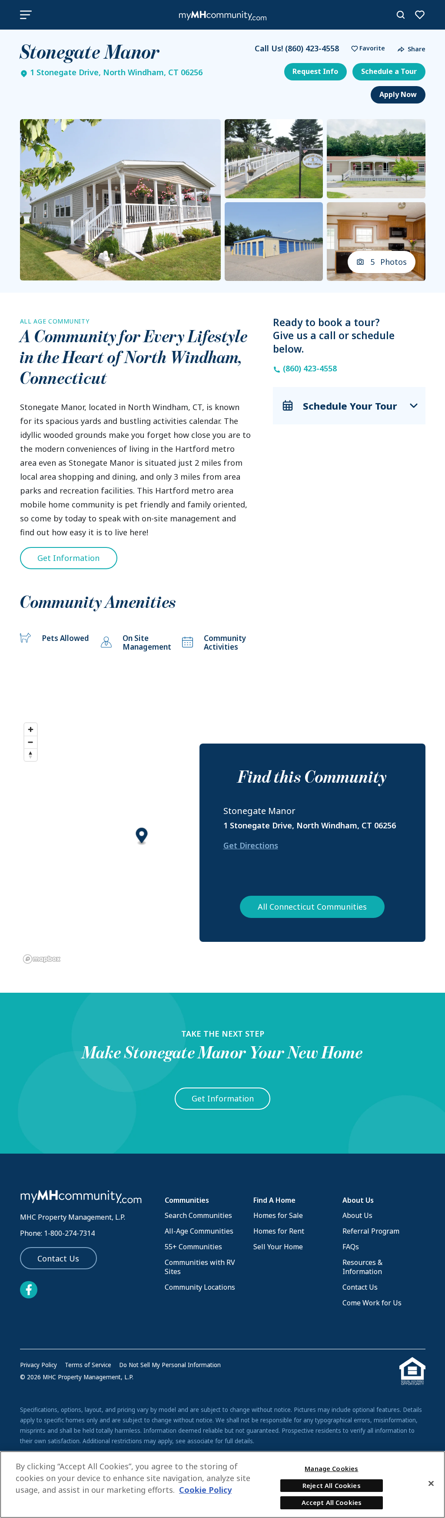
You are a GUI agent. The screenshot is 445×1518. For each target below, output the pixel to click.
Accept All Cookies (332, 1502)
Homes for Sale (278, 1215)
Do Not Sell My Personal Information (170, 1365)
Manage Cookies (331, 1468)
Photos (388, 262)
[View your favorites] (419, 14)
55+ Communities (193, 1246)
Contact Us (58, 1258)
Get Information (68, 558)
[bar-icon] (26, 15)
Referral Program (370, 1231)
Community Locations (200, 1287)
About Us (357, 1215)
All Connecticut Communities (312, 906)
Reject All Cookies (331, 1485)
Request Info (315, 71)
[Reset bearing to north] (30, 754)
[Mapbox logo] (42, 959)
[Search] (400, 14)
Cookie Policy (205, 1490)
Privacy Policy (38, 1365)
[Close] (431, 1483)
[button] (366, 48)
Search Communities (198, 1215)
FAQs (350, 1246)
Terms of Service (88, 1365)
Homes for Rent (278, 1231)
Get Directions (250, 845)
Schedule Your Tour (350, 405)
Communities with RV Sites (200, 1267)
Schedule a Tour (389, 71)
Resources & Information (362, 1267)
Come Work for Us (372, 1303)
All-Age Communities (199, 1231)
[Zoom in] (30, 729)
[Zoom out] (30, 742)
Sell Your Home (278, 1246)
